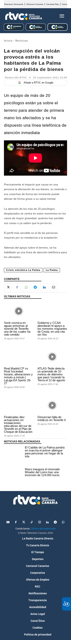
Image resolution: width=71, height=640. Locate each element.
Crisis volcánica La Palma (23, 270)
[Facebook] (17, 287)
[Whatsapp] (63, 522)
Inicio (8, 40)
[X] (8, 287)
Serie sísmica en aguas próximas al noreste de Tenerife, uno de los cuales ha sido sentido (17, 328)
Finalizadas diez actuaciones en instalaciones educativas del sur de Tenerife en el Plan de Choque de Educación (18, 424)
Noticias (21, 40)
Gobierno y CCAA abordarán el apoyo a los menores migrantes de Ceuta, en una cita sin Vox (52, 328)
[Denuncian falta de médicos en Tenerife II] (52, 405)
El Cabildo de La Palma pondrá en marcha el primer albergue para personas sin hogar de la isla (44, 452)
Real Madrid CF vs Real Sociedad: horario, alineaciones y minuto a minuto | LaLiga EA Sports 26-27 (18, 376)
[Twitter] (24, 522)
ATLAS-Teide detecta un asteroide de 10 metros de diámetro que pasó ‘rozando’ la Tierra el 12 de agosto (51, 374)
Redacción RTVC (16, 77)
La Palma (52, 270)
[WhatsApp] (26, 287)
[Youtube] (8, 522)
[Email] (53, 287)
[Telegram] (35, 287)
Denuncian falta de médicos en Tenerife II (51, 418)
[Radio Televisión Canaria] (23, 16)
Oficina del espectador (43, 528)
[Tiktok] (32, 522)
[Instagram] (39, 522)
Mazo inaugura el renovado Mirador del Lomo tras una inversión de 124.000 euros (42, 472)
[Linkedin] (44, 287)
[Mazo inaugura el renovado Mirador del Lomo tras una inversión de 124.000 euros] (13, 472)
